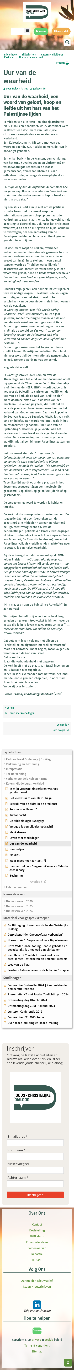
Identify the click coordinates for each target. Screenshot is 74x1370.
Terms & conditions (37, 1345)
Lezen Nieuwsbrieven (37, 1286)
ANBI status (37, 1236)
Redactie (37, 1254)
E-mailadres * (18, 1136)
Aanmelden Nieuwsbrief (37, 1280)
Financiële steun (37, 1242)
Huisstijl (37, 1260)
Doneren (38, 1330)
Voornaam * (16, 1150)
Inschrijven (35, 1195)
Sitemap (37, 1351)
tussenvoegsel (18, 1164)
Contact (37, 1224)
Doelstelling (37, 1230)
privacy (36, 1339)
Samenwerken (37, 1248)
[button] (27, 30)
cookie (49, 1339)
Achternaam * (18, 1178)
